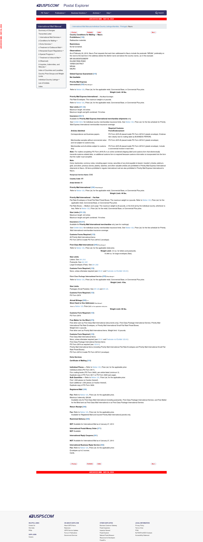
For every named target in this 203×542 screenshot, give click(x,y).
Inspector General (105, 530)
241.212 (82, 259)
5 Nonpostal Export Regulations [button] (50, 50)
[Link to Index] (99, 32)
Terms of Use (139, 528)
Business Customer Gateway (108, 525)
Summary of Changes (47, 30)
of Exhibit (119, 271)
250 (104, 276)
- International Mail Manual (81, 26)
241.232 (95, 264)
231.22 (82, 212)
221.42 (82, 107)
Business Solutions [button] (78, 13)
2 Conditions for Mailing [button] (47, 40)
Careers (31, 537)
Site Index (32, 528)
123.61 (100, 271)
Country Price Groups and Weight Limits (51, 74)
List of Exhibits (44, 83)
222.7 (81, 116)
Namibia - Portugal (120, 26)
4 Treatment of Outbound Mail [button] (50, 47)
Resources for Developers (107, 538)
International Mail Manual (49, 26)
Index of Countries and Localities (51, 70)
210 (94, 74)
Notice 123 (80, 89)
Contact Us (32, 525)
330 (84, 389)
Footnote (109, 271)
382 (102, 445)
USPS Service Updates (71, 530)
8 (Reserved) (43, 61)
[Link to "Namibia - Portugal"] (73, 32)
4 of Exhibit (118, 339)
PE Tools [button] (44, 13)
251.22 (96, 289)
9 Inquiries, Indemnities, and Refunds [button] (49, 65)
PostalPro (103, 540)
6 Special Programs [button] (46, 54)
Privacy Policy (139, 525)
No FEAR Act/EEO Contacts (143, 533)
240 (95, 245)
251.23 (105, 289)
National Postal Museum (107, 535)
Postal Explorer (76, 5)
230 (93, 187)
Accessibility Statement (142, 535)
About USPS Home (70, 525)
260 (84, 300)
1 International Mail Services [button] (49, 37)
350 (87, 419)
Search (161, 12)
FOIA (137, 530)
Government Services (70, 535)
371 (99, 428)
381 (95, 435)
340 (84, 406)
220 (82, 84)
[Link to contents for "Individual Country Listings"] (90, 32)
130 (82, 37)
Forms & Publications (70, 533)
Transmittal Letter (45, 33)
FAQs (30, 530)
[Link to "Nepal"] (153, 32)
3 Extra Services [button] (45, 44)
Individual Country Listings (102, 26)
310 (89, 360)
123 (93, 234)
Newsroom (67, 528)
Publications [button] (59, 13)
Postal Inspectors (105, 528)
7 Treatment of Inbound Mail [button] (49, 57)
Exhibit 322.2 (78, 122)
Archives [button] (96, 13)
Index (41, 86)
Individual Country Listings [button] (48, 79)
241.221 (85, 262)
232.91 (81, 222)
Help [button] (108, 13)
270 (92, 320)
